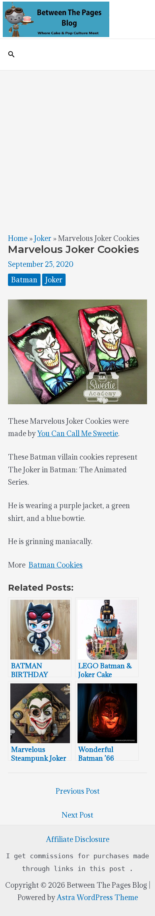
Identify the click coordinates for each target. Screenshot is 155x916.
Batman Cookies (56, 565)
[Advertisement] (77, 152)
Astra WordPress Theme (97, 897)
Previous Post (78, 791)
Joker (42, 238)
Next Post (77, 815)
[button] (11, 54)
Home (17, 238)
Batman (24, 279)
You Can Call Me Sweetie (77, 433)
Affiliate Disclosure (77, 839)
